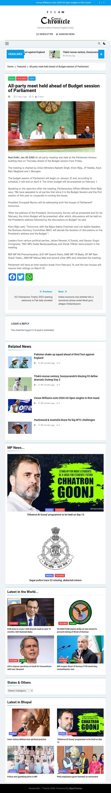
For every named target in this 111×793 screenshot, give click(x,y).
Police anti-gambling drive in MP (22, 777)
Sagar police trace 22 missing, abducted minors (55, 580)
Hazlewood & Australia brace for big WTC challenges (64, 419)
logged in (29, 330)
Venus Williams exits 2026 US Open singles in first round (63, 3)
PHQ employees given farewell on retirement (77, 777)
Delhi (11, 78)
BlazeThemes (75, 788)
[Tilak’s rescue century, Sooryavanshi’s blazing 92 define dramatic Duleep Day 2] (43, 55)
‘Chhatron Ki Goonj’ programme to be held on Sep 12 (55, 514)
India (32, 78)
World (23, 623)
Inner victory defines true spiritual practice (26, 739)
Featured (22, 78)
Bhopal (49, 510)
